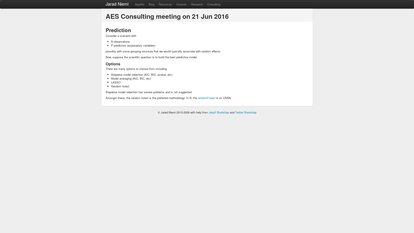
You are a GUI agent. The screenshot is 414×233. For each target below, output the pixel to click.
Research (197, 4)
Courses (181, 4)
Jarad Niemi (117, 4)
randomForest (206, 98)
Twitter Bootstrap (245, 112)
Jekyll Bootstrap (219, 112)
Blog (151, 4)
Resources (165, 4)
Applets (139, 4)
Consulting (213, 4)
